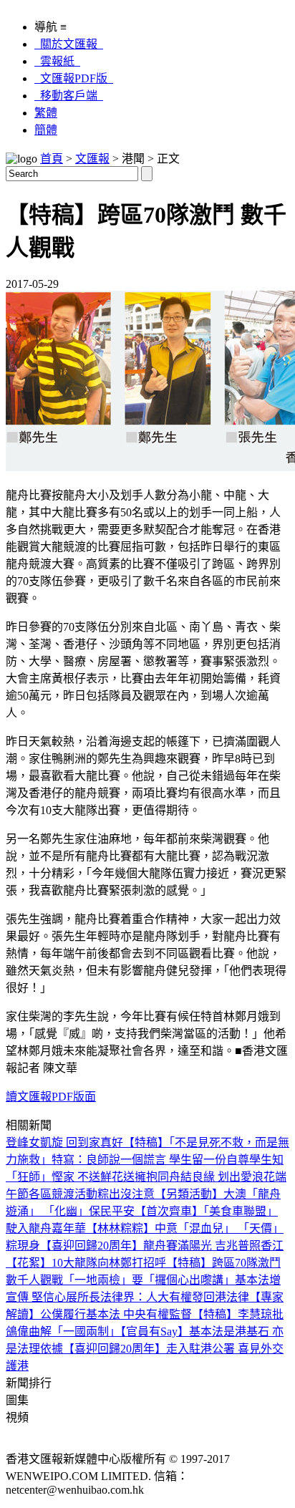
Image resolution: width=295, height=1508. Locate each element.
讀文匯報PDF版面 (51, 1097)
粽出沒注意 (126, 1194)
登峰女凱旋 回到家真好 (64, 1142)
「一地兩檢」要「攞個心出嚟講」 (149, 1280)
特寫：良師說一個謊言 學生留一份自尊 (150, 1160)
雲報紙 (57, 61)
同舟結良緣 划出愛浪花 (216, 1177)
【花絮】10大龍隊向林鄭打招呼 (86, 1263)
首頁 (51, 159)
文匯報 (92, 159)
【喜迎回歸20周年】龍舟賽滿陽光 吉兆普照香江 (162, 1245)
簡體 (45, 130)
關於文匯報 (68, 44)
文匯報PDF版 (73, 78)
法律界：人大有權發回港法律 (174, 1297)
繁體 (45, 113)
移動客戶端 (68, 96)
